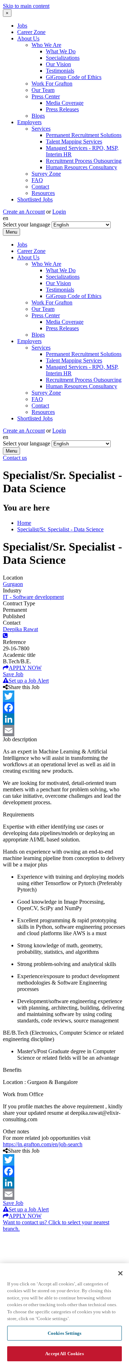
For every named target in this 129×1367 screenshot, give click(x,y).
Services (41, 129)
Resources (43, 193)
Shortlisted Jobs (35, 199)
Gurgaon (13, 584)
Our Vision (58, 64)
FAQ (37, 180)
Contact (40, 187)
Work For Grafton (52, 83)
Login (59, 212)
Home (24, 523)
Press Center (46, 96)
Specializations (63, 58)
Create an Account (24, 212)
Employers (29, 122)
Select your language (26, 224)
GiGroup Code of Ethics (73, 77)
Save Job (13, 674)
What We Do (61, 51)
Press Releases (62, 109)
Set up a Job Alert (29, 681)
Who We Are (46, 45)
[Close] (120, 1273)
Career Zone (31, 32)
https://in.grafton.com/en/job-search (42, 1144)
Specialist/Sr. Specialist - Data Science (60, 529)
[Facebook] (64, 707)
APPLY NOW (25, 668)
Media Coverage (64, 103)
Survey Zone (46, 174)
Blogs (38, 116)
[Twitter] (64, 696)
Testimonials (60, 71)
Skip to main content (26, 6)
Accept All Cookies (64, 1353)
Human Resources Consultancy (81, 167)
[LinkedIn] (64, 719)
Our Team (43, 90)
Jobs (22, 26)
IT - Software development (33, 597)
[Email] (64, 730)
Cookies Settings (64, 1333)
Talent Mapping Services (74, 141)
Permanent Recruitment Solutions (83, 135)
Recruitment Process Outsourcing (83, 161)
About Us (28, 38)
